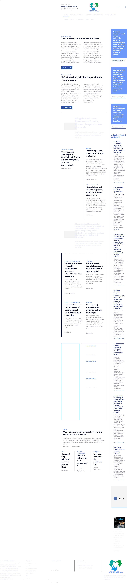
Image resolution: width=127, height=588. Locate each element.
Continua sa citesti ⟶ (118, 60)
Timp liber (89, 261)
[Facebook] (125, 7)
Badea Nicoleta (65, 168)
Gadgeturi (96, 451)
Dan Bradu (89, 215)
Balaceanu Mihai (91, 179)
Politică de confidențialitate (85, 565)
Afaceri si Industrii (67, 149)
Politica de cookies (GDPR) (84, 568)
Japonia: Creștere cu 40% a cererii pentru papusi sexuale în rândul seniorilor (73, 310)
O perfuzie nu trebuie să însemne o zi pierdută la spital (93, 350)
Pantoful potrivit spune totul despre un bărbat (95, 153)
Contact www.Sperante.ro (84, 563)
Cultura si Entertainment (72, 261)
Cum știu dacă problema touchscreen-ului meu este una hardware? (119, 191)
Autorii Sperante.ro (91, 388)
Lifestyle (89, 302)
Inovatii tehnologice (81, 452)
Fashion (88, 148)
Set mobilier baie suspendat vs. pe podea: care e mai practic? (71, 399)
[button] (125, 17)
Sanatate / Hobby (91, 346)
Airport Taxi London (119, 535)
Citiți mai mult (67, 68)
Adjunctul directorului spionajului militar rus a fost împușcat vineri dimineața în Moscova (119, 147)
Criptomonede (118, 547)
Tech (65, 429)
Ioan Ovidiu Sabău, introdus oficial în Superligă (119, 450)
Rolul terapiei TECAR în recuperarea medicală (93, 383)
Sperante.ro (109, 577)
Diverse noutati (66, 36)
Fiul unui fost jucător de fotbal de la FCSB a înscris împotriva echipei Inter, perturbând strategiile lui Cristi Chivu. (61, 566)
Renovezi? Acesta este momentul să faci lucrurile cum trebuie (69, 366)
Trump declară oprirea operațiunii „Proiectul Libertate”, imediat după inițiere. (119, 349)
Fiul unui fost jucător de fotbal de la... (81, 38)
